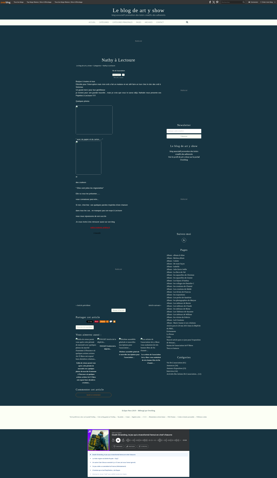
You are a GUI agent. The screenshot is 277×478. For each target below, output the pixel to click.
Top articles (120, 417)
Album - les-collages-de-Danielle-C (180, 283)
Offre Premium (171, 417)
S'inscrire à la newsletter (85, 327)
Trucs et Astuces (173, 348)
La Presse (170, 334)
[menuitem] (92, 22)
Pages (138, 22)
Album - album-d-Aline (176, 255)
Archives (148, 22)
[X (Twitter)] (213, 2)
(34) (172, 365)
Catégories (104, 22)
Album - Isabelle (173, 267)
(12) (184, 374)
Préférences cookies (202, 417)
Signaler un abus (136, 417)
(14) (172, 371)
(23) (176, 368)
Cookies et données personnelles (186, 417)
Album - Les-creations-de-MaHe (179, 289)
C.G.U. (145, 417)
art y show (185, 157)
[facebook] (210, 2)
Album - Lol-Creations (175, 320)
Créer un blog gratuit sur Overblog (106, 417)
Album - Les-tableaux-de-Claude (179, 306)
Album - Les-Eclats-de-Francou (179, 292)
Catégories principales (122, 22)
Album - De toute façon (176, 264)
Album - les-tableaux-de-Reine (178, 309)
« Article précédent (83, 305)
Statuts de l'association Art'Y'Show (180, 345)
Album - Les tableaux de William (179, 314)
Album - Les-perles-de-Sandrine (179, 298)
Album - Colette (173, 261)
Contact (160, 22)
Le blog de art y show (138, 10)
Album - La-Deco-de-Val (176, 272)
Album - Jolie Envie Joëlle (177, 269)
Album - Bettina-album (175, 258)
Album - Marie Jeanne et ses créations (181, 323)
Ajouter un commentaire (94, 395)
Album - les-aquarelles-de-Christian (180, 275)
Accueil (92, 22)
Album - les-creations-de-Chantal (179, 286)
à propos (144, 446)
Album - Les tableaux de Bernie (179, 303)
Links (169, 337)
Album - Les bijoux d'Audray (178, 281)
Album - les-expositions (176, 295)
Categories (97, 66)
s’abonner (119, 446)
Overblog (151, 411)
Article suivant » (154, 305)
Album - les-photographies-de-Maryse (181, 300)
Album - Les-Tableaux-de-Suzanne (180, 312)
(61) (176, 363)
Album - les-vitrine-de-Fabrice (178, 317)
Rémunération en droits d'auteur (157, 417)
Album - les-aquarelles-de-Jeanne (179, 278)
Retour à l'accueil (118, 310)
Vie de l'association (118, 71)
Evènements (171, 331)
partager (132, 446)
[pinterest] (217, 2)
